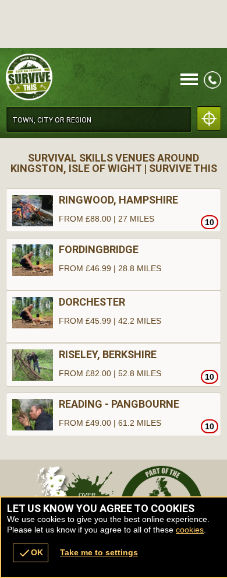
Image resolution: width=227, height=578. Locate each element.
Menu (189, 80)
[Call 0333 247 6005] (212, 85)
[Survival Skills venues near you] (209, 118)
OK (30, 553)
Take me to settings (99, 552)
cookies (190, 529)
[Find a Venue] (99, 119)
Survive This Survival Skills (81, 77)
